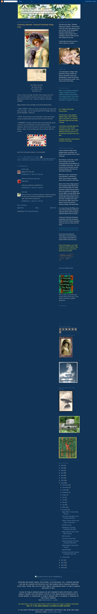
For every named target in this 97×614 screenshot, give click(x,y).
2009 (62, 567)
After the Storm (66, 536)
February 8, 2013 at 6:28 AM (32, 174)
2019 (62, 468)
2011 (62, 562)
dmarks (24, 169)
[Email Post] (41, 157)
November (65, 487)
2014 (62, 480)
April (63, 504)
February (65, 509)
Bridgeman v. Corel (50, 600)
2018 (62, 470)
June (63, 500)
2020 (62, 465)
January (64, 557)
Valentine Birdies (66, 549)
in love (33, 158)
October (64, 490)
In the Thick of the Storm (69, 538)
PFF (41, 158)
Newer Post (20, 208)
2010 (62, 565)
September (65, 492)
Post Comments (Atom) (31, 211)
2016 (62, 475)
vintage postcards (35, 160)
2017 (62, 473)
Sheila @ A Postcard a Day (29, 178)
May (63, 502)
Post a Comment (22, 205)
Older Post (53, 208)
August (64, 495)
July (63, 497)
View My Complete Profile (66, 268)
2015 (62, 478)
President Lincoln (66, 525)
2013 (62, 483)
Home (37, 208)
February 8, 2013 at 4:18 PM (32, 201)
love (37, 158)
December (65, 485)
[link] (50, 612)
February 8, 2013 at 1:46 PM (32, 187)
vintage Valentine (47, 160)
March (64, 507)
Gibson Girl (26, 158)
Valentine (25, 160)
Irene (23, 192)
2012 (62, 560)
